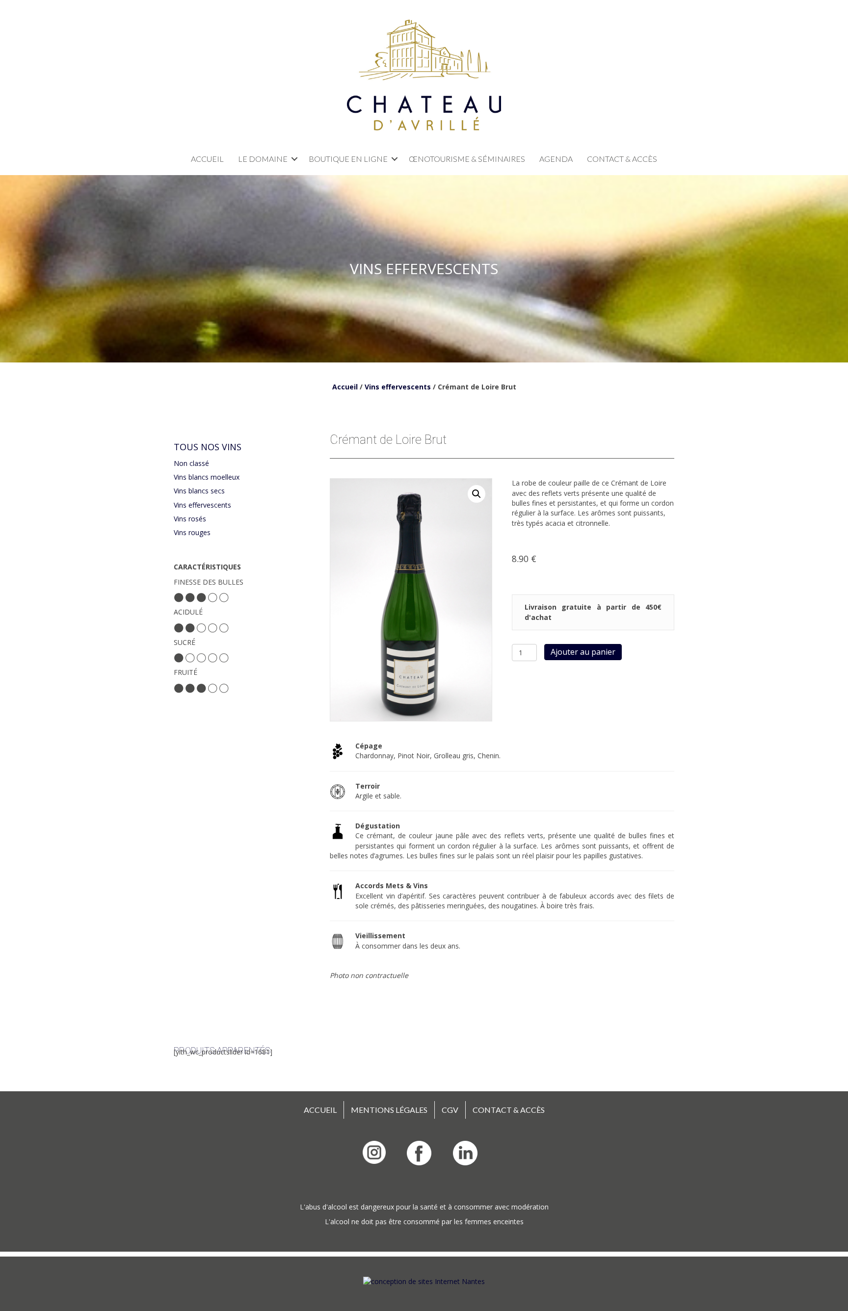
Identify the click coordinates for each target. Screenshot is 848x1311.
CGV (450, 1109)
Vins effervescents (398, 386)
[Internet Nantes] (424, 1280)
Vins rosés (190, 518)
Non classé (191, 463)
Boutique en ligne (348, 158)
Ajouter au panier (583, 651)
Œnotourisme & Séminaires (467, 158)
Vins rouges (192, 532)
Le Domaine (263, 158)
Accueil (207, 158)
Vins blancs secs (199, 490)
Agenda (556, 158)
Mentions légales (389, 1109)
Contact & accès (622, 158)
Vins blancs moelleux (206, 477)
